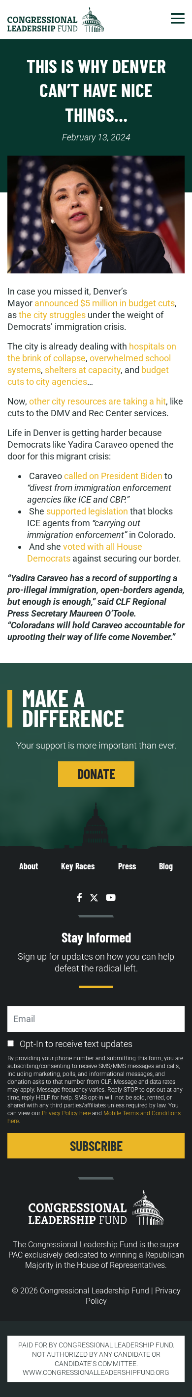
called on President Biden (113, 476)
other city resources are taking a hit (97, 401)
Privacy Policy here (66, 1113)
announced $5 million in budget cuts (104, 303)
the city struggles (52, 315)
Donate (96, 773)
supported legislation (87, 511)
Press (127, 865)
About (28, 865)
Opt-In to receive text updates (76, 1044)
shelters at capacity (83, 370)
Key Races (78, 865)
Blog (166, 865)
